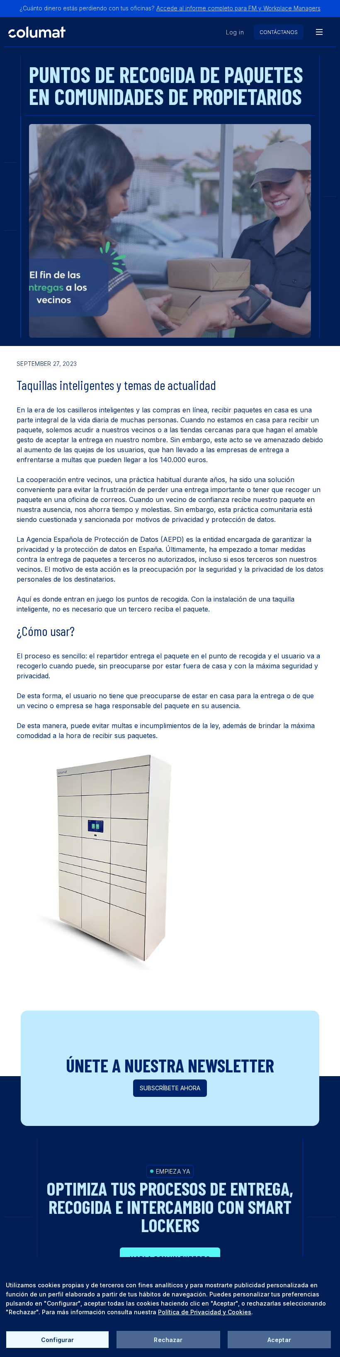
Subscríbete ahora (170, 1087)
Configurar (57, 1339)
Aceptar (279, 1339)
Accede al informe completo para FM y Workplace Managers (238, 8)
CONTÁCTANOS (279, 32)
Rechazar (168, 1339)
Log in (235, 32)
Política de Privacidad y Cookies (204, 1312)
